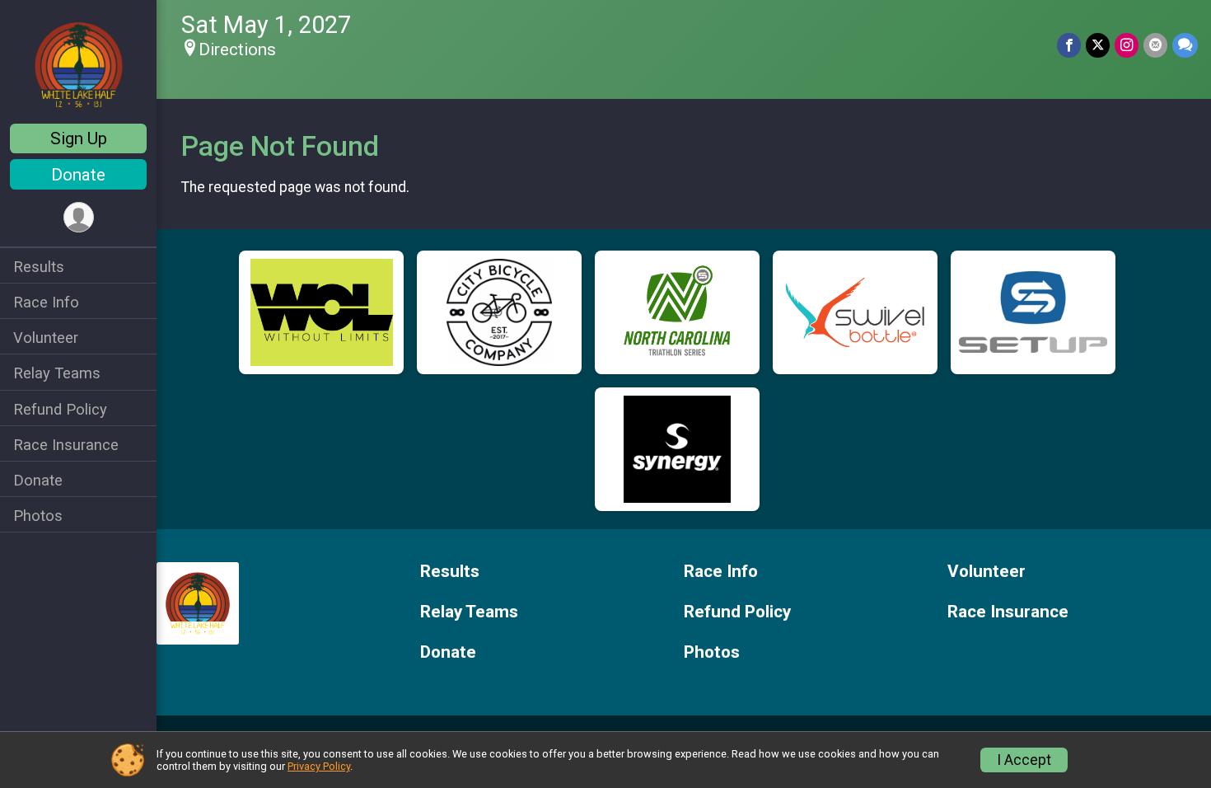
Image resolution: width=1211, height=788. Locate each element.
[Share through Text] (1185, 45)
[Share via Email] (1155, 45)
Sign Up (78, 138)
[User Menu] (78, 217)
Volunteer (45, 337)
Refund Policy (60, 409)
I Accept (1024, 760)
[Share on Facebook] (1069, 45)
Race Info (46, 302)
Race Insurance (66, 444)
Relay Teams (57, 373)
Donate (78, 175)
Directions (237, 49)
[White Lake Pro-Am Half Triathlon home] (78, 63)
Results (38, 266)
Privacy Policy (319, 766)
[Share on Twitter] (1098, 45)
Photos (38, 515)
